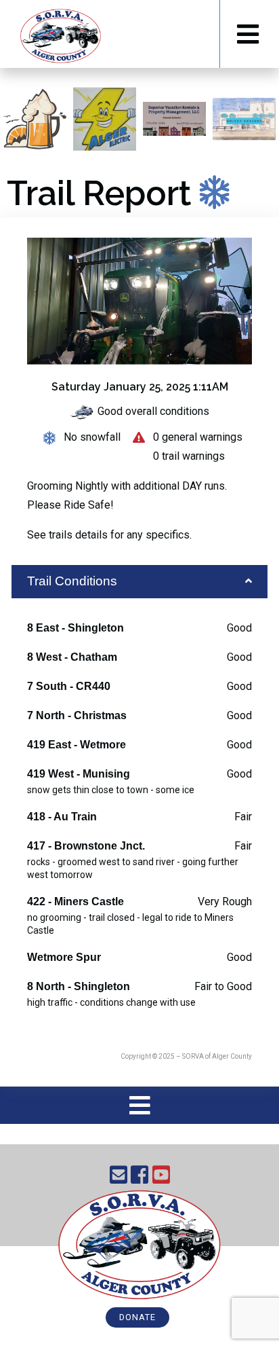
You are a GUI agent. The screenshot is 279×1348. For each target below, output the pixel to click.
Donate (137, 1317)
